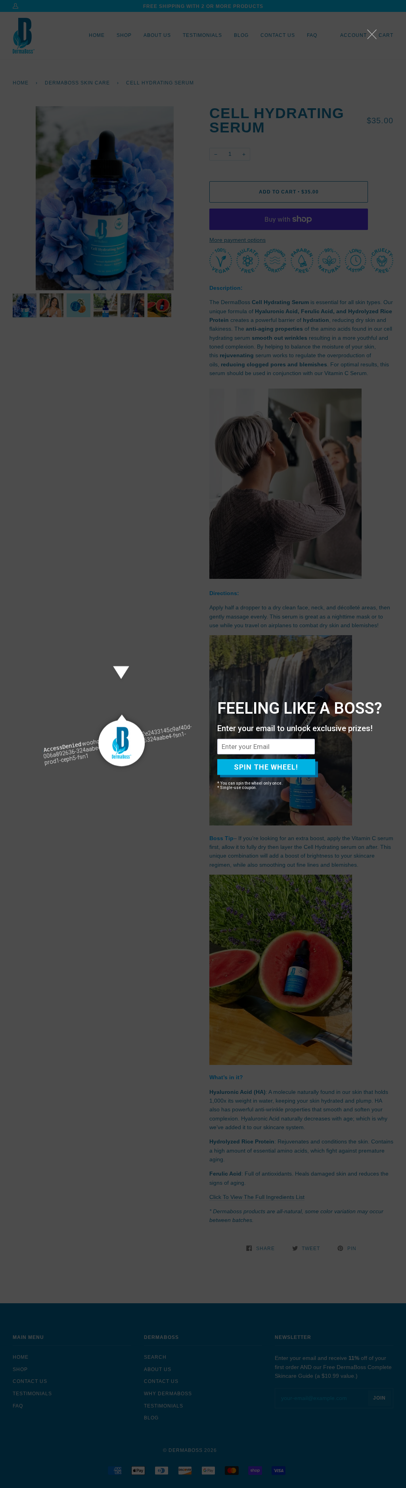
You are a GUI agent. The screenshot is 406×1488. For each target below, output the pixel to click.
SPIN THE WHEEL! (266, 767)
